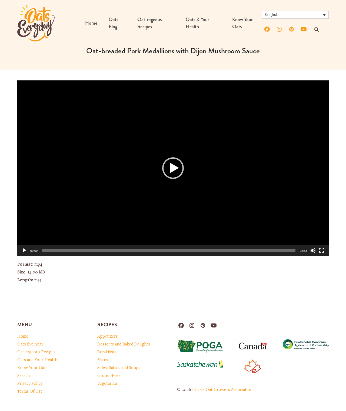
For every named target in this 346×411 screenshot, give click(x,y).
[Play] (24, 250)
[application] (173, 168)
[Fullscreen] (321, 250)
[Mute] (313, 250)
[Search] (316, 29)
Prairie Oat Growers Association (222, 390)
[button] (173, 168)
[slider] (168, 250)
